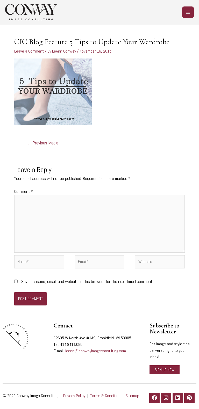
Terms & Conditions (106, 395)
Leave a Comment (29, 51)
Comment (23, 191)
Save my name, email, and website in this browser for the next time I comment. (87, 281)
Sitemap (132, 395)
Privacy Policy (74, 395)
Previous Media (42, 143)
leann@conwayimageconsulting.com (95, 351)
